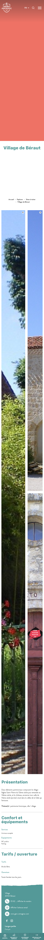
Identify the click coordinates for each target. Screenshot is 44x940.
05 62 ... (21, 901)
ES (26, 16)
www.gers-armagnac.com (20, 914)
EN (26, 10)
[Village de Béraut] (13, 773)
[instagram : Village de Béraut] (12, 921)
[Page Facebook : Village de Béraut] (7, 921)
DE (26, 13)
